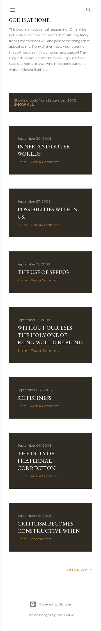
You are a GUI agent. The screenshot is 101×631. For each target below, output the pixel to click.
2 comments (41, 539)
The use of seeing (43, 272)
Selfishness (34, 397)
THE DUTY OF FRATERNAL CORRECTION (36, 461)
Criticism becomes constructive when (48, 527)
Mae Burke (65, 615)
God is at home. (29, 20)
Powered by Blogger (55, 604)
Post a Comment (45, 162)
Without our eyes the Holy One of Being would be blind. (50, 335)
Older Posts (79, 570)
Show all (24, 104)
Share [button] (22, 162)
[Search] (88, 8)
